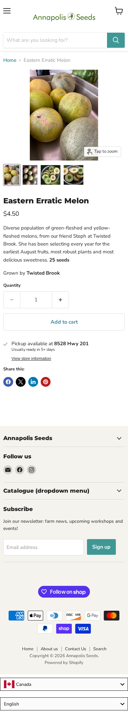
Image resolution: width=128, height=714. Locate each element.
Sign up (101, 547)
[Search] (116, 40)
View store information (31, 358)
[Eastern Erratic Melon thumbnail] (12, 174)
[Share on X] (21, 382)
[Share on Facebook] (8, 382)
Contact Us (75, 649)
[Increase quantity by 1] (60, 299)
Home (9, 60)
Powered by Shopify (64, 663)
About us (49, 649)
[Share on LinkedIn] (33, 382)
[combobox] (64, 684)
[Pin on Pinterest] (46, 382)
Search (99, 649)
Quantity (12, 285)
